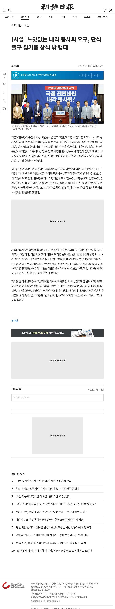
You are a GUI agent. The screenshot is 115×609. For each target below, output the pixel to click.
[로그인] (111, 10)
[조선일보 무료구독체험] (57, 333)
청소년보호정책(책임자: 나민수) (63, 594)
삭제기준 (100, 389)
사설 (26, 25)
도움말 (91, 389)
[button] (4, 10)
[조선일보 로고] (57, 7)
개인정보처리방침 (38, 594)
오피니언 (16, 25)
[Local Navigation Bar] (4, 10)
